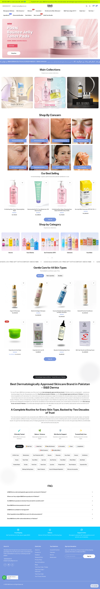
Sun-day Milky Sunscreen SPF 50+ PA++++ (85, 209)
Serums (49, 455)
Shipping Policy (39, 557)
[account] (89, 6)
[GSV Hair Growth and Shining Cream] (85, 333)
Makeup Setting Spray (27, 469)
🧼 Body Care (38, 446)
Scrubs (25, 464)
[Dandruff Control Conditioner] (85, 294)
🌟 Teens (71, 446)
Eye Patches (53, 460)
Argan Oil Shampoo (15, 311)
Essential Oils (83, 464)
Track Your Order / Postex (41, 567)
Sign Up (89, 556)
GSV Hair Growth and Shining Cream (85, 350)
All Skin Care (16, 455)
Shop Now (13, 53)
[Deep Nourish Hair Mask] (15, 333)
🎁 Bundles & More (56, 450)
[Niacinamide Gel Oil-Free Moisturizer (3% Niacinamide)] (38, 193)
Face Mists (34, 460)
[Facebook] (5, 564)
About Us (37, 550)
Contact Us (38, 552)
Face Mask (63, 460)
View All (50, 219)
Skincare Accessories (72, 469)
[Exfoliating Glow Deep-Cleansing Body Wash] (14, 193)
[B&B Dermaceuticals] (50, 6)
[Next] (52, 257)
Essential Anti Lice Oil (38, 350)
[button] (49, 55)
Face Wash (67, 455)
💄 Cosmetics (61, 446)
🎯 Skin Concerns (44, 450)
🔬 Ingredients (80, 446)
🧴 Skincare (19, 446)
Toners (16, 460)
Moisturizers (26, 455)
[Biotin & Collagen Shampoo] (38, 294)
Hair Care (40, 275)
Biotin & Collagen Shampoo (38, 311)
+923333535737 (8, 559)
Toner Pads (25, 460)
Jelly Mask (82, 460)
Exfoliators (84, 455)
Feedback (37, 554)
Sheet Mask (73, 460)
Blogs (36, 564)
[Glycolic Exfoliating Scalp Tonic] (61, 333)
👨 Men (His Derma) (50, 446)
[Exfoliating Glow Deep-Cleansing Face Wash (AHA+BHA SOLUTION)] (62, 193)
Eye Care (44, 460)
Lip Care (52, 464)
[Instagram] (8, 564)
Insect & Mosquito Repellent (56, 469)
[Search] (86, 6)
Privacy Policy (38, 559)
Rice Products (72, 464)
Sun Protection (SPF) (38, 455)
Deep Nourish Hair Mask (15, 350)
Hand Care (43, 464)
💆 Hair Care (29, 446)
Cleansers (58, 455)
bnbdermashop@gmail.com (11, 560)
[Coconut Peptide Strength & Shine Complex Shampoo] (61, 294)
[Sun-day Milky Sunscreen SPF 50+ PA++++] (85, 193)
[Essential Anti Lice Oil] (38, 333)
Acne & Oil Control (54, 550)
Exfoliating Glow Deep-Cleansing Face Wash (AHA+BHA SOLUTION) (62, 210)
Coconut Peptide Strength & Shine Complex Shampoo (62, 311)
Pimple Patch (61, 464)
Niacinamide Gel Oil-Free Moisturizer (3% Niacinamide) (38, 210)
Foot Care (34, 464)
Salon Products (41, 469)
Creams (76, 455)
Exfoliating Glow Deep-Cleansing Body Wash (14, 210)
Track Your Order (39, 574)
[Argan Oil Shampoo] (15, 294)
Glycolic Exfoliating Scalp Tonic (62, 350)
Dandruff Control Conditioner (85, 311)
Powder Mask (16, 464)
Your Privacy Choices (40, 576)
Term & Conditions (39, 562)
